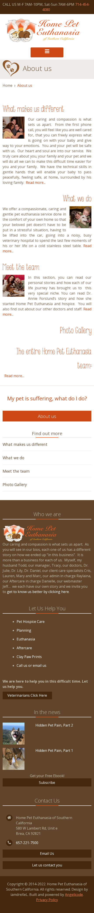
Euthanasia (26, 639)
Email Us (47, 853)
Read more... (35, 182)
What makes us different (33, 109)
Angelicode (74, 894)
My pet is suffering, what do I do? (47, 398)
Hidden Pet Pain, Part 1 (54, 750)
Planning (24, 630)
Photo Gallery (75, 331)
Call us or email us (31, 665)
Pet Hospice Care (31, 621)
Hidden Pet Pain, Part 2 (54, 725)
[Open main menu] (47, 52)
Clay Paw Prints (29, 656)
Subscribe (47, 782)
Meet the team (21, 267)
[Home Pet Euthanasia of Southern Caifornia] (43, 30)
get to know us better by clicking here (38, 591)
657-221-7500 (27, 842)
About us (47, 416)
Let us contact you (47, 865)
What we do (77, 199)
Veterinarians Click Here (27, 695)
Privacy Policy (47, 899)
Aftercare (24, 647)
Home (7, 85)
